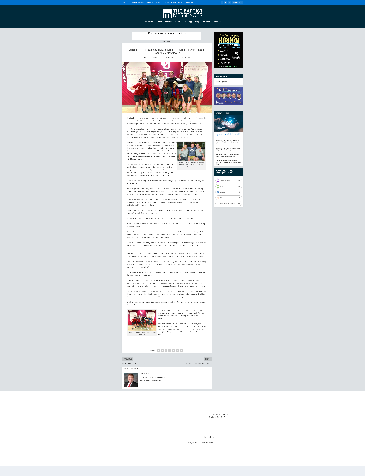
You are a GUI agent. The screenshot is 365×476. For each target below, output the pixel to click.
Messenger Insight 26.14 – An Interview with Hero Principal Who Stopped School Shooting (228, 141)
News (160, 22)
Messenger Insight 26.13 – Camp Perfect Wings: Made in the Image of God (228, 149)
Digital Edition (176, 3)
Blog (197, 22)
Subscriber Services (136, 3)
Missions (168, 22)
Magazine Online (162, 3)
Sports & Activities (184, 57)
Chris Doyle (154, 57)
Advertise (150, 3)
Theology (188, 22)
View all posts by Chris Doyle (150, 380)
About (124, 3)
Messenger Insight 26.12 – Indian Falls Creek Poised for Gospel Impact (227, 155)
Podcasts (206, 22)
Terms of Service (206, 443)
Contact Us (189, 3)
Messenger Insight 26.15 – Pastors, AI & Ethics (228, 135)
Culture (178, 22)
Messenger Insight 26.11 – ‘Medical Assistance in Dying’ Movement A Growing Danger (228, 162)
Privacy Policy (209, 437)
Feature (174, 57)
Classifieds (217, 22)
